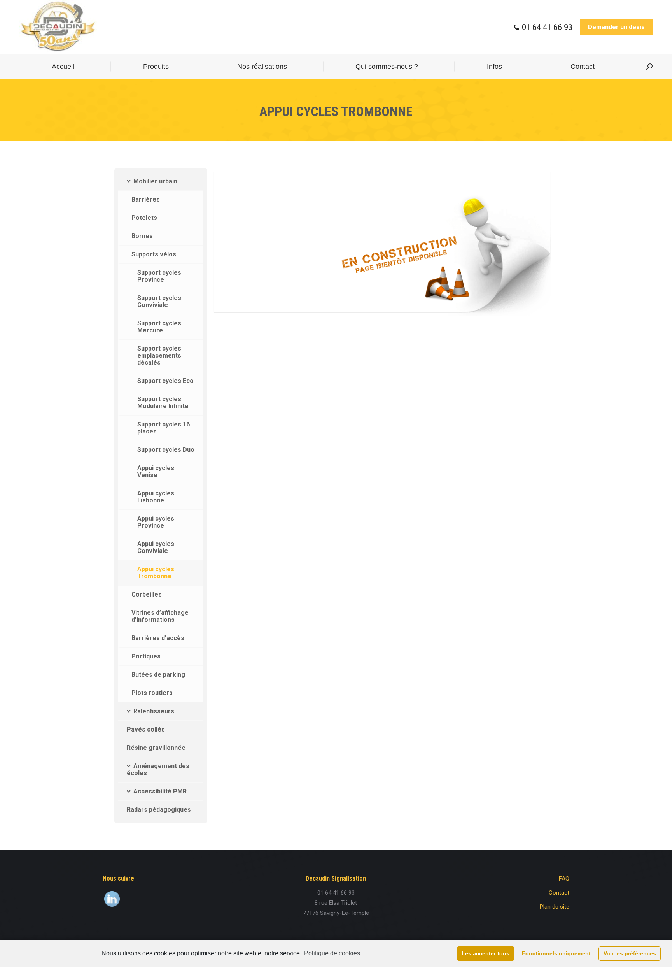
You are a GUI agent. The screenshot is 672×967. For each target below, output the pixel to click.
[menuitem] (63, 66)
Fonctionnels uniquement (556, 953)
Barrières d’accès (157, 638)
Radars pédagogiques (159, 809)
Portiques (146, 656)
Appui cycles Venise (155, 471)
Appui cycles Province (155, 522)
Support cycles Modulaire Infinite (163, 402)
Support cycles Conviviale (159, 301)
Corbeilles (146, 594)
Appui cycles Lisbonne (155, 497)
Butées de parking (158, 674)
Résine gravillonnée (156, 747)
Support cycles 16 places (163, 428)
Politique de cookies (332, 953)
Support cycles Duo (165, 449)
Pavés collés (146, 729)
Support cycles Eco (165, 380)
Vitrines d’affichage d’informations (160, 616)
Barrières (145, 199)
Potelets (144, 217)
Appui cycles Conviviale (155, 547)
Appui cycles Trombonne (155, 572)
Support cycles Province (159, 276)
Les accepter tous (485, 953)
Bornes (142, 236)
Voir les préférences (630, 953)
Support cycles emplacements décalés (159, 355)
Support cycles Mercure (159, 326)
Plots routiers (152, 693)
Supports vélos (153, 254)
